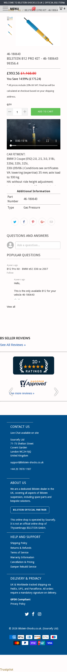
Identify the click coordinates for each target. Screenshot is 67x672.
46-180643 (28, 294)
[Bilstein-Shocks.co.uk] (33, 9)
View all (11, 306)
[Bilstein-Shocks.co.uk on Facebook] (33, 614)
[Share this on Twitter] (15, 221)
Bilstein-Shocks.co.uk (29, 628)
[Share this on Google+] (42, 221)
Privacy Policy (17, 603)
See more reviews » (21, 393)
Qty (9, 104)
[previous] (19, 31)
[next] (57, 31)
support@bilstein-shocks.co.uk (27, 462)
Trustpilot (6, 669)
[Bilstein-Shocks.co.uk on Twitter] (27, 614)
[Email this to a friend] (51, 221)
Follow (10, 273)
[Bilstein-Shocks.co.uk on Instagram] (39, 614)
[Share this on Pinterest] (33, 221)
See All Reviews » (13, 345)
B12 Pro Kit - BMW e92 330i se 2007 (27, 268)
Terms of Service (19, 552)
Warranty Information (22, 557)
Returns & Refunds (20, 547)
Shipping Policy (18, 543)
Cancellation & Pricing (22, 562)
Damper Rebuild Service (23, 566)
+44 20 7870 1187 (20, 469)
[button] (15, 299)
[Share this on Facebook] (24, 221)
